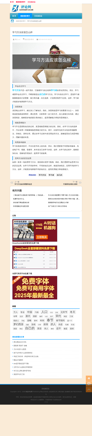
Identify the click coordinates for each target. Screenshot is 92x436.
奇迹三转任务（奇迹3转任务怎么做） (27, 356)
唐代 (28, 316)
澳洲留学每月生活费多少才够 (58, 202)
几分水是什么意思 (20, 349)
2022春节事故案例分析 (21, 202)
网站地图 (61, 391)
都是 (65, 328)
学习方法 (16, 90)
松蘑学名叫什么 (18, 199)
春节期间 (60, 320)
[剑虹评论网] (22, 4)
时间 (42, 320)
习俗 (37, 312)
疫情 (46, 324)
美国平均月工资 (19, 374)
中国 (29, 312)
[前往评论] (88, 383)
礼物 (66, 324)
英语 (39, 328)
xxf (19, 39)
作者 (56, 312)
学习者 (54, 90)
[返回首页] (88, 378)
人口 (44, 311)
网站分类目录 (44, 391)
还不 (58, 328)
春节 (50, 319)
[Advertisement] (46, 420)
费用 (52, 329)
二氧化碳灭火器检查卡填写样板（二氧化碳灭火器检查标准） (29, 195)
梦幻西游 (18, 324)
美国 (15, 328)
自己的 (42, 94)
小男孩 (46, 402)
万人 (15, 312)
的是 (61, 324)
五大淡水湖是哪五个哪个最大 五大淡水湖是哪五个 (64, 195)
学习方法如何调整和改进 (23, 184)
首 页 (12, 2)
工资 (71, 316)
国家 (35, 316)
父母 (39, 324)
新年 (35, 320)
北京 (21, 316)
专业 (22, 312)
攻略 (29, 320)
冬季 (15, 316)
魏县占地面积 (18, 360)
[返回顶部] (88, 389)
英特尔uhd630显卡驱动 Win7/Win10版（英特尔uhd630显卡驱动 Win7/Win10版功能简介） (64, 199)
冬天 (72, 312)
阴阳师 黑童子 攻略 (20, 345)
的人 (53, 324)
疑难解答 (67, 391)
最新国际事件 (20, 2)
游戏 (33, 324)
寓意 (65, 316)
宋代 (58, 316)
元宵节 (64, 312)
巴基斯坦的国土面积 (70, 184)
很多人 (16, 320)
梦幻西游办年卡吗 (20, 342)
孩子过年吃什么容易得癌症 (23, 353)
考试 (21, 329)
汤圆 (27, 324)
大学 (46, 316)
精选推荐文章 (53, 391)
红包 (72, 324)
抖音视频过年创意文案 (21, 206)
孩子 (51, 316)
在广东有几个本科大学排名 (57, 206)
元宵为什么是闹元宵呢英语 (23, 367)
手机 (23, 321)
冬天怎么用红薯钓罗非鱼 (22, 370)
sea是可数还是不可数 (21, 363)
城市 (40, 316)
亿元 (51, 312)
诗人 (46, 328)
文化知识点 (31, 2)
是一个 (69, 320)
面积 (72, 328)
